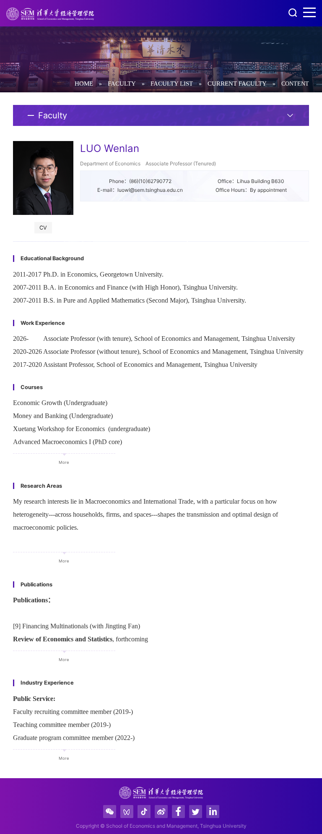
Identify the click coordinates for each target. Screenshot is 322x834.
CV (43, 228)
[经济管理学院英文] (50, 14)
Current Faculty (237, 83)
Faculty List (172, 83)
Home (84, 83)
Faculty (122, 83)
